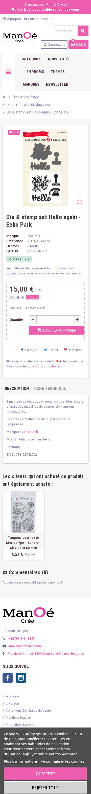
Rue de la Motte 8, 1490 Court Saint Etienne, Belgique (46, 654)
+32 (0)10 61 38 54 (21, 638)
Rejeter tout (45, 787)
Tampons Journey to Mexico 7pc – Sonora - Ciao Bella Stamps (23, 543)
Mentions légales (18, 717)
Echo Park (30, 432)
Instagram (21, 678)
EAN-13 (12, 251)
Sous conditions (47, 366)
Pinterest (75, 350)
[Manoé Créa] (20, 37)
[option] (23, 526)
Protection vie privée (20, 725)
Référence (14, 241)
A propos (13, 19)
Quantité (16, 319)
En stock (12, 246)
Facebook (8, 678)
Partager (31, 350)
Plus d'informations (21, 761)
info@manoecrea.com (24, 646)
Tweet (53, 350)
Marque (12, 236)
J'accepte (45, 774)
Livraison (12, 703)
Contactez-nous (39, 19)
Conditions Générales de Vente (28, 710)
